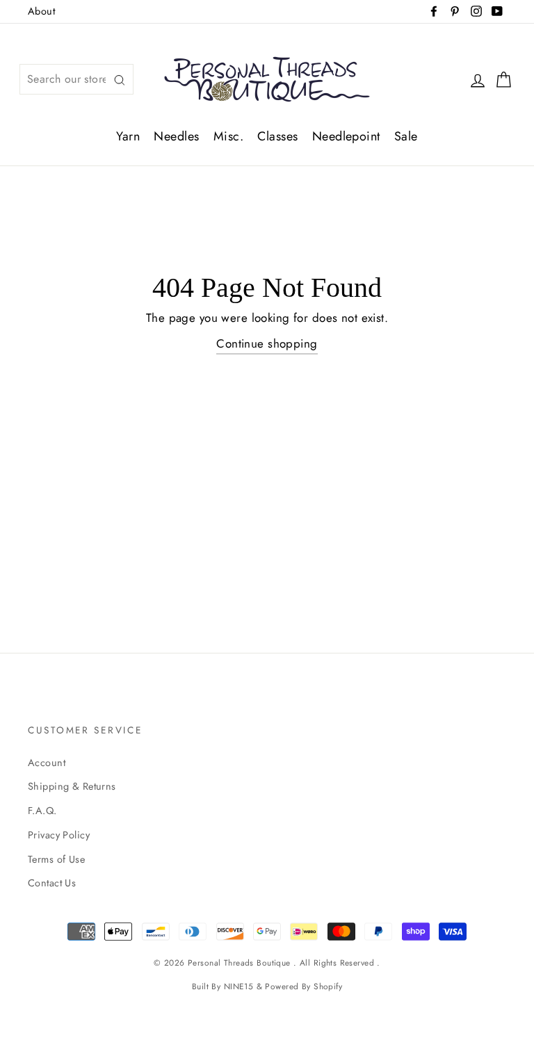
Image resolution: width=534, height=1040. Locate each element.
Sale (406, 136)
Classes (277, 136)
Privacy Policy (59, 835)
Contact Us (52, 883)
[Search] (120, 79)
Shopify (328, 986)
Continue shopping (266, 343)
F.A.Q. (42, 811)
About (41, 11)
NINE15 (239, 986)
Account (46, 763)
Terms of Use (56, 859)
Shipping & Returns (72, 786)
